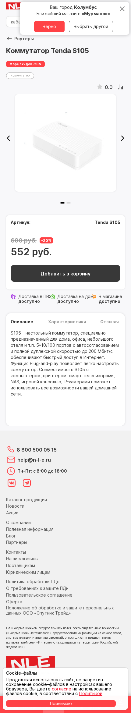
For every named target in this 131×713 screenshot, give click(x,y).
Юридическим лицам (28, 572)
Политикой (90, 693)
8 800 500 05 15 (37, 450)
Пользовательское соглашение (39, 595)
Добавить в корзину (65, 274)
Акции (12, 512)
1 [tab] (62, 203)
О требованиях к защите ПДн (37, 588)
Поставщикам (20, 565)
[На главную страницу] (18, 6)
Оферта (14, 601)
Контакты (16, 552)
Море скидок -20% (25, 64)
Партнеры (16, 542)
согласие (61, 689)
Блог (11, 535)
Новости (15, 506)
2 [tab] (68, 203)
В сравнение (121, 87)
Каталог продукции (26, 499)
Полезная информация (30, 529)
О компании (18, 522)
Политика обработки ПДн (32, 581)
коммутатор (20, 75)
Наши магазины (22, 558)
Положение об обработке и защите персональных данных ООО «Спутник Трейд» (60, 610)
